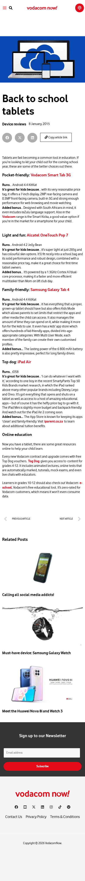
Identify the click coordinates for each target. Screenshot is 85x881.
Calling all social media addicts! (28, 594)
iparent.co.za (53, 421)
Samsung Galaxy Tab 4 (50, 289)
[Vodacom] (68, 807)
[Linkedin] (42, 807)
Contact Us (13, 817)
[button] (11, 8)
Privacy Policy (36, 817)
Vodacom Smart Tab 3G (51, 175)
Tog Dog (33, 461)
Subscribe (42, 766)
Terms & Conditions (65, 817)
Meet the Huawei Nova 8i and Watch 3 (32, 711)
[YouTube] (25, 807)
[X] (34, 807)
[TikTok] (60, 807)
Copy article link (57, 137)
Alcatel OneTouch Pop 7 (47, 235)
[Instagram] (51, 807)
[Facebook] (16, 807)
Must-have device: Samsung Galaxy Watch (36, 653)
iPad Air (24, 362)
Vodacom (8, 217)
